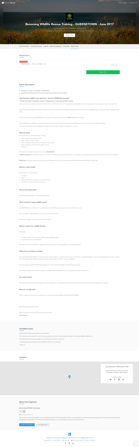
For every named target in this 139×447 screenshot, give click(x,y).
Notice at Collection (90, 440)
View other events (42, 424)
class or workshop (61, 437)
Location (45, 46)
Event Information (24, 46)
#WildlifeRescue (23, 315)
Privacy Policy (47, 440)
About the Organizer (55, 46)
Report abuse (65, 440)
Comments (66, 46)
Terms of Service (56, 440)
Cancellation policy (36, 46)
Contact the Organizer (27, 424)
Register (83, 437)
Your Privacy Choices (77, 440)
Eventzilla (8, 3)
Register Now (69, 35)
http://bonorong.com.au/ (27, 414)
